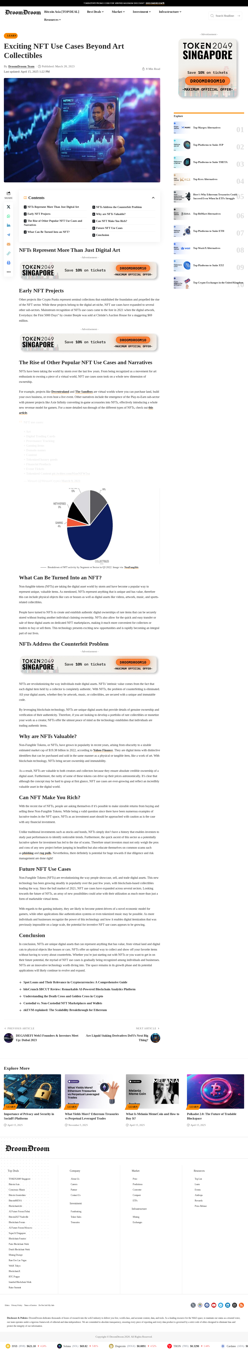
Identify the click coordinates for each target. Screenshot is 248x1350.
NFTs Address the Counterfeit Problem (119, 207)
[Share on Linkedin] (8, 225)
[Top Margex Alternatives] (182, 127)
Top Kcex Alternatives (205, 179)
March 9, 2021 (70, 481)
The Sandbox (84, 391)
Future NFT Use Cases (109, 228)
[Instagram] (234, 1305)
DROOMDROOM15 (155, 3)
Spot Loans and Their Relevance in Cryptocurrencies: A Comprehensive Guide (75, 982)
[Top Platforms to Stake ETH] (182, 231)
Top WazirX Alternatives (206, 248)
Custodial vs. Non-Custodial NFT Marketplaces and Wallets (62, 1003)
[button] (8, 253)
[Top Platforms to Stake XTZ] (182, 265)
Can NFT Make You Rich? (111, 221)
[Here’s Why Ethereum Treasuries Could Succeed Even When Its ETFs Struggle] (182, 196)
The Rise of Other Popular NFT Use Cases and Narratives (53, 222)
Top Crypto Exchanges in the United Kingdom (218, 282)
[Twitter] (193, 1305)
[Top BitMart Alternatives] (182, 214)
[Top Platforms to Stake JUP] (182, 145)
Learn (11, 35)
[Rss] (241, 1305)
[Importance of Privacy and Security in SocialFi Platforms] (32, 1091)
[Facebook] (206, 1305)
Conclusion (102, 235)
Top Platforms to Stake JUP (208, 144)
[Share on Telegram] (8, 235)
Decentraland (60, 391)
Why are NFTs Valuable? (111, 214)
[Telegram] (220, 1305)
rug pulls (45, 853)
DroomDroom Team (21, 66)
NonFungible (131, 567)
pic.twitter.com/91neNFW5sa (71, 473)
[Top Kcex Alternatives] (182, 179)
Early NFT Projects (39, 213)
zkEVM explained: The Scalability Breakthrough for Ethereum (65, 1010)
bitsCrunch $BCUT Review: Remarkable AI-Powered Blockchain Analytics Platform (79, 989)
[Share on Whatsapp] (8, 216)
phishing (28, 853)
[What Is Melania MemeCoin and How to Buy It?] (154, 1091)
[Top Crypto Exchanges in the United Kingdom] (182, 282)
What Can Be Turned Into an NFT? (49, 231)
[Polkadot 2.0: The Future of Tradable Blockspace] (215, 1091)
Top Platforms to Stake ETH (208, 231)
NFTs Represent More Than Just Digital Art (53, 206)
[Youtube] (213, 1305)
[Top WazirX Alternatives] (182, 248)
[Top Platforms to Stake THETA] (182, 162)
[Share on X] (8, 207)
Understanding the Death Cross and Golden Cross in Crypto (63, 996)
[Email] (8, 244)
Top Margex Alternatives (206, 127)
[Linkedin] (227, 1305)
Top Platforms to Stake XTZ (208, 265)
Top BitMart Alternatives (207, 213)
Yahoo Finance (103, 750)
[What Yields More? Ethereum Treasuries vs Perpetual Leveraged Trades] (93, 1091)
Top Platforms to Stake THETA (210, 162)
